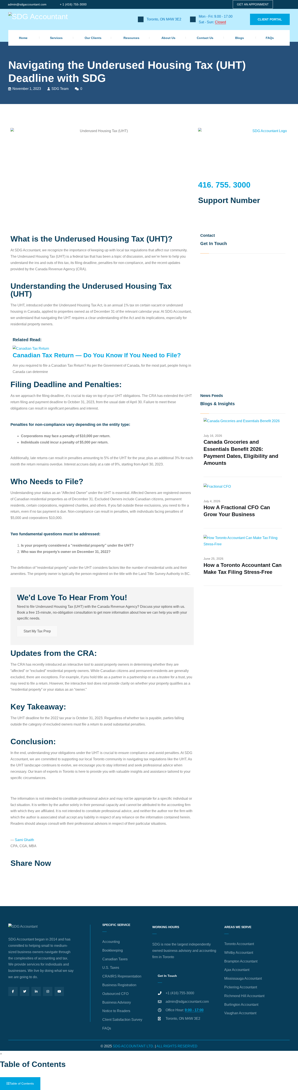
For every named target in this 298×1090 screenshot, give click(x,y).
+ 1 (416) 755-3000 (73, 4)
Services (56, 38)
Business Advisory (116, 1002)
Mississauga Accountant (243, 978)
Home (23, 38)
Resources (131, 38)
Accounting (111, 942)
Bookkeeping (112, 950)
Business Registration (119, 985)
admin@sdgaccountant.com (27, 4)
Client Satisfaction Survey (122, 1019)
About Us (168, 38)
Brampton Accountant (240, 961)
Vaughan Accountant (240, 1013)
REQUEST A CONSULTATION (215, 222)
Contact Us (205, 38)
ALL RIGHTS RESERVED (176, 1046)
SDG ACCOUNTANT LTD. (133, 1046)
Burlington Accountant (241, 1004)
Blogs (239, 38)
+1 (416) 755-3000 (180, 993)
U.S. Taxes (110, 967)
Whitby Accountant (238, 952)
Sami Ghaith (24, 840)
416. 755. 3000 (224, 184)
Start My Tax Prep (37, 631)
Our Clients (93, 38)
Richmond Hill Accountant (244, 996)
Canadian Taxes (115, 959)
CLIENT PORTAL (270, 19)
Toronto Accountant (239, 944)
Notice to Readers (116, 1011)
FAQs (270, 38)
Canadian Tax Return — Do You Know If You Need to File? (97, 355)
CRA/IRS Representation (121, 976)
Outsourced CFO (115, 994)
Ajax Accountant (236, 970)
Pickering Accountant (240, 987)
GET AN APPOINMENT (253, 4)
